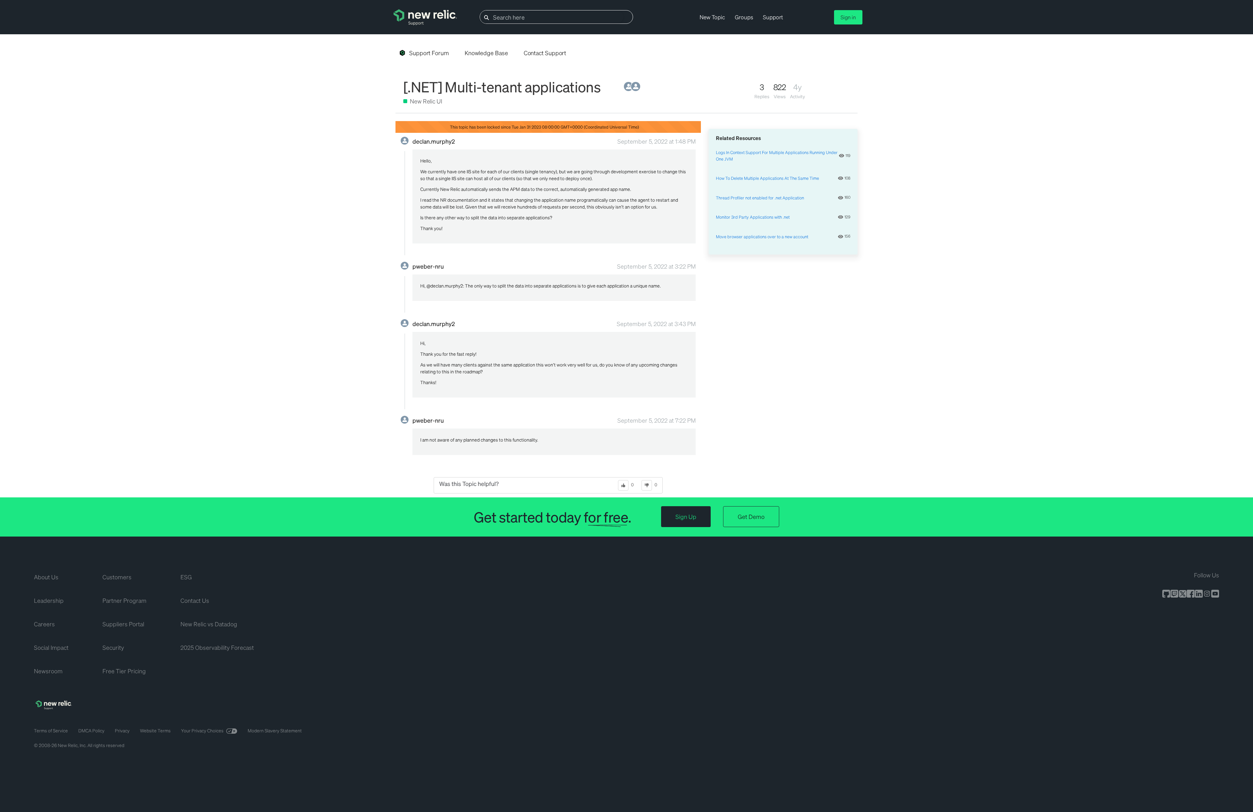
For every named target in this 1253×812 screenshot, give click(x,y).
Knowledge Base (486, 52)
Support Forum (429, 52)
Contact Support (545, 52)
